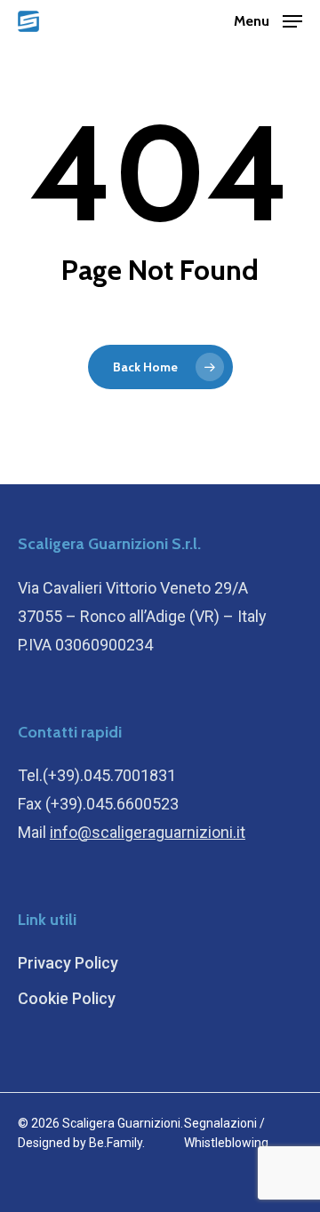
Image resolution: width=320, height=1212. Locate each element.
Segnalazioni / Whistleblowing (226, 1133)
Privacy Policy (68, 962)
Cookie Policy (67, 998)
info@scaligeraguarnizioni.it (147, 832)
